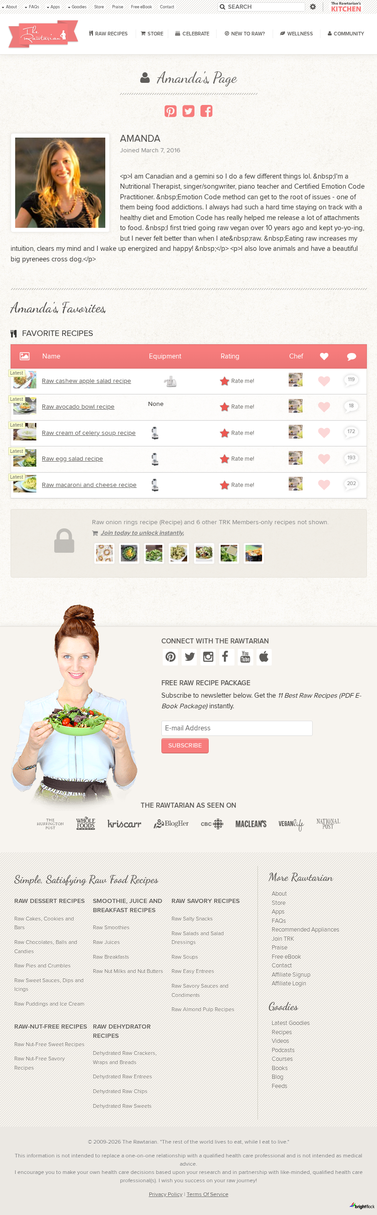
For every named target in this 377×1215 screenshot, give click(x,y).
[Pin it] (170, 111)
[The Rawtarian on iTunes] (264, 657)
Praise (279, 947)
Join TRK (283, 939)
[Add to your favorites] (324, 381)
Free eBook (286, 957)
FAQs (279, 921)
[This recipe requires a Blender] (155, 433)
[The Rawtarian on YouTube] (245, 657)
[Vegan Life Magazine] (291, 824)
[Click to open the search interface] (312, 7)
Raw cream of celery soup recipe (89, 433)
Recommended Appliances (305, 929)
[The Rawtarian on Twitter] (189, 657)
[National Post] (328, 824)
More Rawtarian (300, 877)
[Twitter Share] (188, 111)
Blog (277, 1077)
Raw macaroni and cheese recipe (89, 485)
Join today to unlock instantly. (142, 533)
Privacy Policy (166, 1194)
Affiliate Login (289, 983)
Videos (280, 1041)
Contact (282, 965)
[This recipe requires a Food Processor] (170, 381)
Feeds (279, 1086)
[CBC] (212, 824)
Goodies (283, 1006)
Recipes (282, 1032)
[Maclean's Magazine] (251, 824)
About (279, 894)
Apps (278, 911)
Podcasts (283, 1050)
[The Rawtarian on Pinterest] (170, 657)
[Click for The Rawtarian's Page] (296, 384)
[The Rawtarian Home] (43, 34)
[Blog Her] (171, 824)
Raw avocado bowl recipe (78, 407)
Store (279, 903)
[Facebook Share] (206, 111)
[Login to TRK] (346, 7)
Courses (282, 1059)
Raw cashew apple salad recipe (86, 381)
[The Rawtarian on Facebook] (226, 657)
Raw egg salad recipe (72, 459)
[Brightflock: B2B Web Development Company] (362, 1206)
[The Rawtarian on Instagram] (208, 657)
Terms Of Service (207, 1194)
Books (280, 1068)
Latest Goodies (291, 1023)
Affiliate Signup (291, 975)
